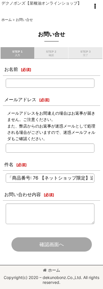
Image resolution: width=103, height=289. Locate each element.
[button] (95, 6)
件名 (8, 164)
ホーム (54, 270)
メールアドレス (20, 99)
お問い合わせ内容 (22, 194)
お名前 (11, 69)
